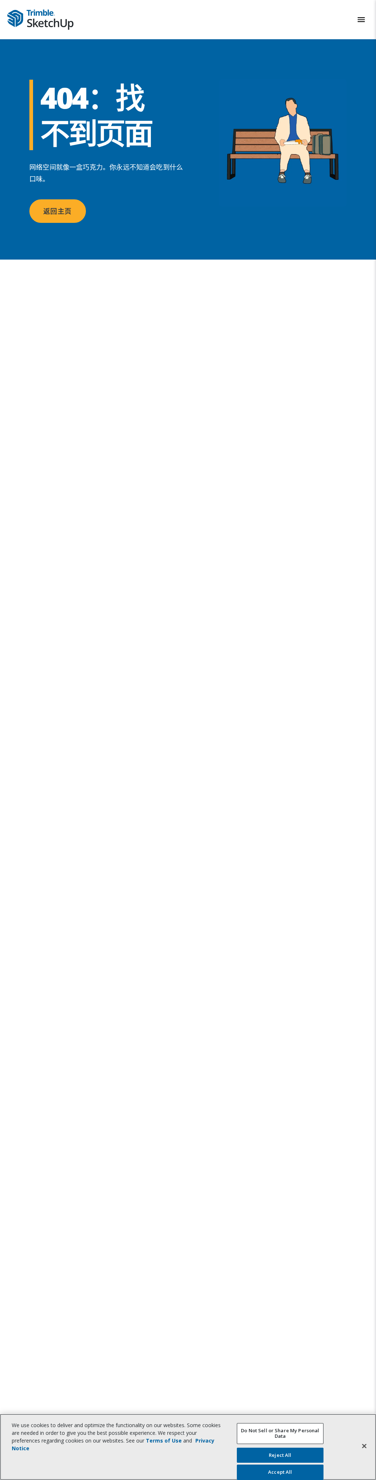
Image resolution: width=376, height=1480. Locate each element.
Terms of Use (164, 1440)
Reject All (280, 1455)
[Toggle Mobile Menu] (361, 19)
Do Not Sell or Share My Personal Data (280, 1433)
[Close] (364, 1446)
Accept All (280, 1472)
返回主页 (57, 211)
